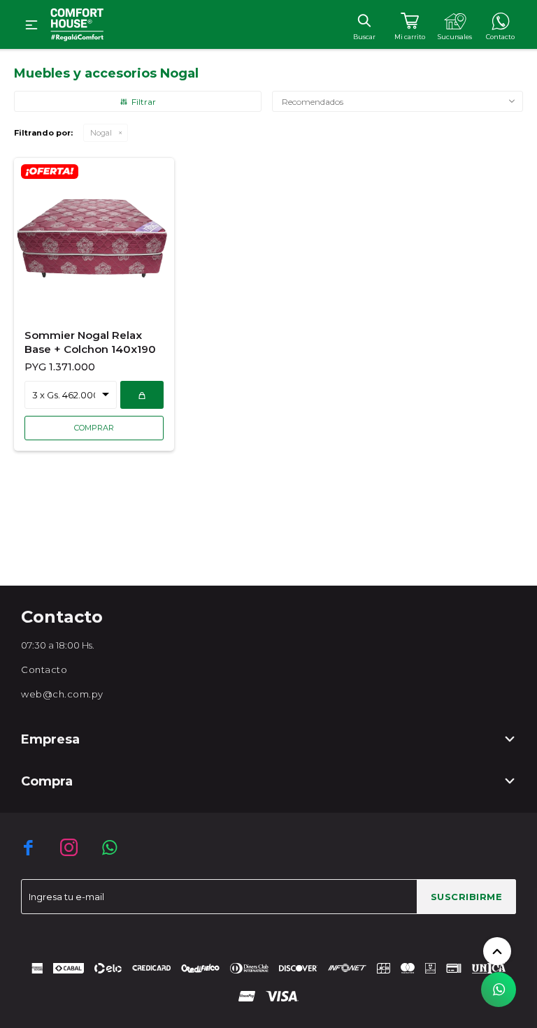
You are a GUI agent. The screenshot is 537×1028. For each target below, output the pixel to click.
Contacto (44, 669)
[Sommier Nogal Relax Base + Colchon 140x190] (94, 237)
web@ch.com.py (62, 694)
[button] (364, 20)
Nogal (101, 133)
